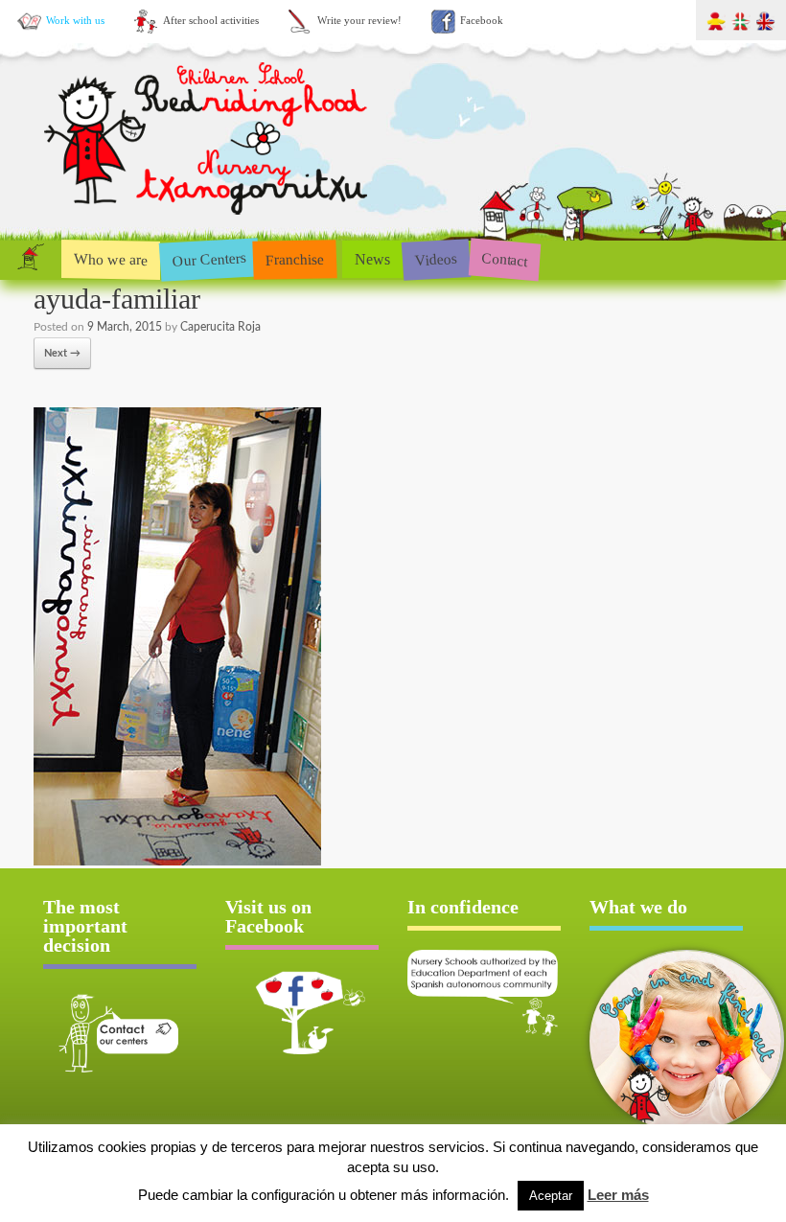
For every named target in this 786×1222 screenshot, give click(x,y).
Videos (435, 258)
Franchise (295, 258)
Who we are (111, 258)
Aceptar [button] (550, 1195)
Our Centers (209, 259)
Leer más (618, 1195)
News (372, 259)
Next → (62, 353)
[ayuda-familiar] (177, 862)
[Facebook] (302, 1012)
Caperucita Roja (220, 327)
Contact (504, 259)
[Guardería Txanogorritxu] (208, 219)
